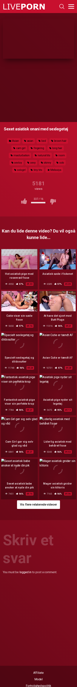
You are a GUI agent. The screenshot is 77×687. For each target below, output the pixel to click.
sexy (33, 162)
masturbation (21, 155)
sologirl (21, 169)
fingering (38, 148)
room (61, 155)
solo (61, 162)
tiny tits (37, 169)
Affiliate (38, 673)
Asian (15, 140)
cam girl (20, 148)
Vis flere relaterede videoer (38, 504)
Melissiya (55, 169)
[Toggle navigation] (71, 6)
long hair (57, 148)
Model (38, 679)
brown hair (60, 140)
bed (43, 140)
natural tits (43, 155)
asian (30, 140)
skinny (47, 162)
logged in (25, 572)
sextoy (18, 162)
